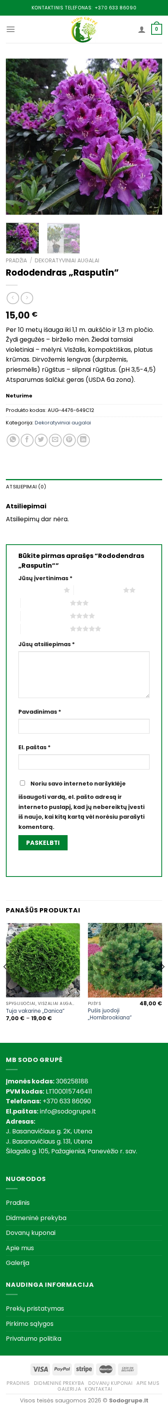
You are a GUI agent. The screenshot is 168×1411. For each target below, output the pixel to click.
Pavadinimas (39, 712)
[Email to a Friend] (55, 440)
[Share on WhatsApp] (13, 440)
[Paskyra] (142, 29)
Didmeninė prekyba (36, 1217)
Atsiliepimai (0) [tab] (26, 486)
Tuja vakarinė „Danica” (35, 1011)
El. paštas (34, 747)
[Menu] (10, 29)
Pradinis (18, 1202)
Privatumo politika (33, 1338)
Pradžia (16, 260)
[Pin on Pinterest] (69, 440)
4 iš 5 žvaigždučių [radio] (45, 616)
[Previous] (19, 136)
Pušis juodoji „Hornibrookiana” (110, 1014)
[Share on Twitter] (41, 440)
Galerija (17, 1262)
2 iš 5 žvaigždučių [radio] (98, 590)
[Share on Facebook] (27, 440)
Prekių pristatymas (35, 1308)
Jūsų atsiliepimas (46, 644)
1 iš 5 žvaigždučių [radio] (39, 590)
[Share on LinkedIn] (83, 440)
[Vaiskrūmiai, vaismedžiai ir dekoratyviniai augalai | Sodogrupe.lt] (84, 29)
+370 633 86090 (115, 7)
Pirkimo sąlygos (30, 1323)
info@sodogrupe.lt (68, 1111)
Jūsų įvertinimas (45, 578)
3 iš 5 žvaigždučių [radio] (45, 603)
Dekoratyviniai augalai (67, 260)
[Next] (149, 136)
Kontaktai (99, 1389)
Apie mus (20, 1248)
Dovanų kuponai (30, 1232)
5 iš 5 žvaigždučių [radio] (45, 628)
